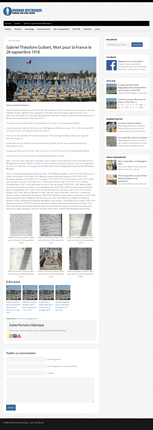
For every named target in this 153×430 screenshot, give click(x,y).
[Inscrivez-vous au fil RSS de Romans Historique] (11, 336)
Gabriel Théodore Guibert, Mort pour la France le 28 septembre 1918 (48, 49)
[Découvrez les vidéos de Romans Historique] (19, 336)
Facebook (111, 57)
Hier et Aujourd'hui (116, 157)
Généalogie (29, 29)
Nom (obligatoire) (54, 359)
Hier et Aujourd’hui (61, 29)
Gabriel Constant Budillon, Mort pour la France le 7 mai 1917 (30, 306)
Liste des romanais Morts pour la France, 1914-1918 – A (132, 100)
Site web (50, 373)
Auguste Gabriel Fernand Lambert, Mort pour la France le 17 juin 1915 (13, 307)
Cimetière (87, 29)
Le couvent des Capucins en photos (132, 137)
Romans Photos (44, 29)
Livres (97, 29)
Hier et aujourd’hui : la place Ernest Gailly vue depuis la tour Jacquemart (132, 178)
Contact (17, 23)
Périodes (18, 29)
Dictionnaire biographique (26, 319)
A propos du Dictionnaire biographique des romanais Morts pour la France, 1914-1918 (132, 88)
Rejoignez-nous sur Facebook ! (130, 61)
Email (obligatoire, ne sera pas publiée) (62, 366)
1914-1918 (76, 29)
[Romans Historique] (22, 15)
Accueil (8, 23)
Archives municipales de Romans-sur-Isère (30, 173)
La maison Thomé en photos (130, 123)
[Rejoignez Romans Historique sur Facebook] (15, 336)
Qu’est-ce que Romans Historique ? (38, 23)
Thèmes (8, 29)
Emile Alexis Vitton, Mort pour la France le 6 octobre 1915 (46, 306)
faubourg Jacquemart (42, 115)
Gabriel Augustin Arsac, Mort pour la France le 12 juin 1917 (62, 306)
